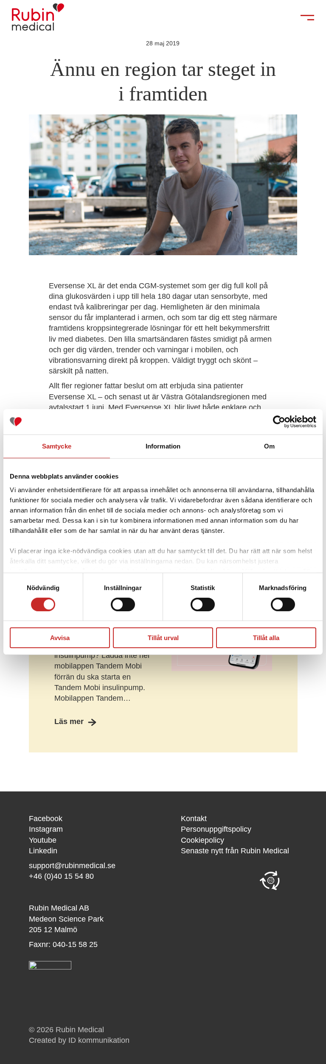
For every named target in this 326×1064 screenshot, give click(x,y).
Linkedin (43, 851)
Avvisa (60, 637)
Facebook (45, 818)
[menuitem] (239, 818)
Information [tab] (163, 446)
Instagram (46, 829)
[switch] (123, 604)
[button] (271, 880)
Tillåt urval (163, 637)
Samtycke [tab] (56, 446)
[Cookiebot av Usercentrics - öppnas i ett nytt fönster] (279, 421)
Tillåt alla (266, 637)
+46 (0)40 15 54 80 (61, 876)
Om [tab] (269, 446)
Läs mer (69, 721)
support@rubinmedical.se (72, 865)
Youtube (42, 840)
